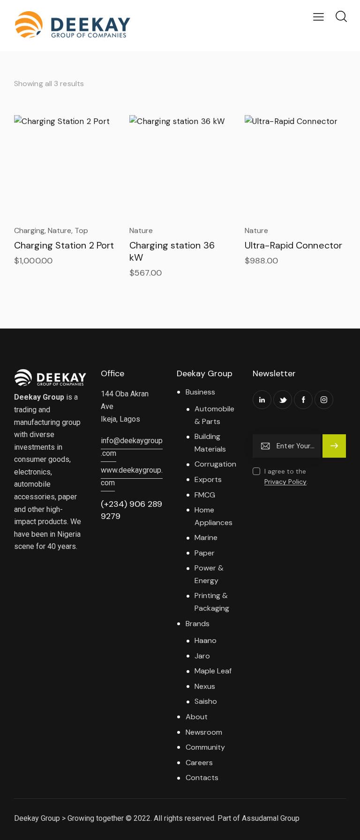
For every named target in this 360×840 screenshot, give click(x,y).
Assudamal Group (271, 818)
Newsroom (204, 732)
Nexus (205, 686)
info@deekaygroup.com (132, 447)
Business (200, 392)
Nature (59, 230)
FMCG (205, 495)
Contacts (202, 777)
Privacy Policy (285, 481)
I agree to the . (286, 476)
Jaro (202, 656)
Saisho (206, 701)
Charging (29, 230)
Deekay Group (37, 818)
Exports (208, 479)
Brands (198, 623)
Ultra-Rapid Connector (293, 245)
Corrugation (215, 464)
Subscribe (334, 450)
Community (205, 747)
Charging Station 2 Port (64, 245)
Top (81, 230)
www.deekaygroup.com (132, 476)
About (197, 717)
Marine (206, 537)
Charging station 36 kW (172, 251)
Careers (199, 762)
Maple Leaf (213, 671)
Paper (205, 553)
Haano (206, 640)
